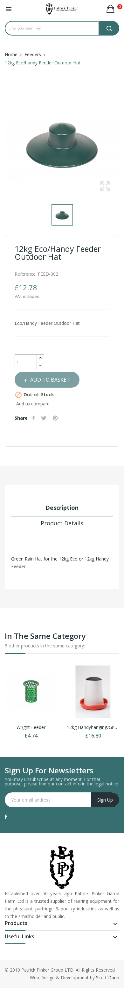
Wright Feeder (31, 727)
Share (34, 418)
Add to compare (33, 404)
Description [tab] (62, 507)
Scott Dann (107, 977)
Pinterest (56, 418)
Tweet (44, 418)
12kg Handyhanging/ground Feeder (93, 727)
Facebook (6, 816)
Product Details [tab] (62, 523)
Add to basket (50, 379)
